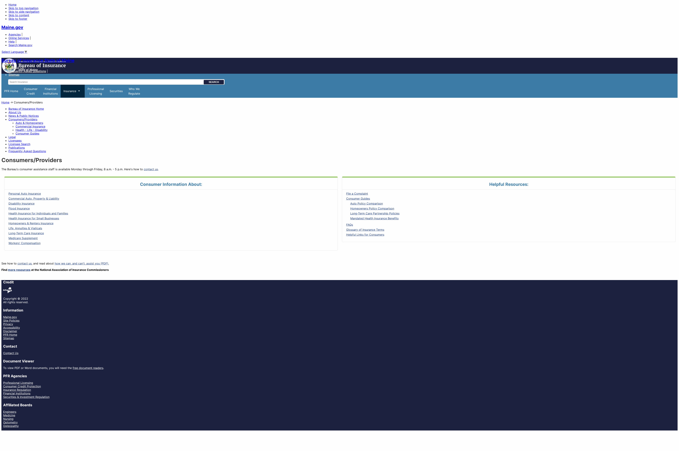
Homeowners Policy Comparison (372, 208)
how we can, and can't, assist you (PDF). (82, 263)
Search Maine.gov (20, 45)
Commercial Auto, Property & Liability (33, 198)
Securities (116, 91)
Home (12, 4)
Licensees (15, 140)
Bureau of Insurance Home (26, 108)
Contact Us (16, 67)
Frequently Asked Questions (27, 71)
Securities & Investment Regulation (26, 397)
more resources (19, 270)
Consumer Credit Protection (22, 386)
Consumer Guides (27, 133)
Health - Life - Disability (32, 130)
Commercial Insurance (30, 126)
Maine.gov (12, 27)
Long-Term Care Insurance (26, 233)
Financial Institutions (16, 393)
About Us (14, 112)
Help (11, 41)
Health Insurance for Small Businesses (33, 218)
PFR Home (11, 91)
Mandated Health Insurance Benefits (374, 218)
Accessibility (11, 327)
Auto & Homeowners (29, 123)
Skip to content (18, 15)
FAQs (349, 224)
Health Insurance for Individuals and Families (38, 213)
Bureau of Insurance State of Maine (37, 60)
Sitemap (8, 338)
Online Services (18, 38)
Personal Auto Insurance (24, 193)
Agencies (14, 34)
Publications (16, 147)
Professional (96, 91)
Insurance (68, 93)
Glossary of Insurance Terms (365, 229)
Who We (134, 91)
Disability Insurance (21, 203)
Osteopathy (11, 426)
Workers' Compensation (24, 243)
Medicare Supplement (23, 238)
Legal (12, 137)
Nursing (8, 419)
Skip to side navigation (23, 11)
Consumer (30, 91)
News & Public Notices (23, 116)
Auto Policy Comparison (366, 203)
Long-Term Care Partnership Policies (374, 213)
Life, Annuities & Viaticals (25, 228)
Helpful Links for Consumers (365, 234)
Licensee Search (19, 144)
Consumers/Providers (22, 119)
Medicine (9, 415)
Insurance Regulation (17, 390)
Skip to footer (17, 19)
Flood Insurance (19, 208)
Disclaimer (10, 331)
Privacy (8, 324)
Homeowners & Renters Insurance (30, 223)
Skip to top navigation (23, 8)
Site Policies (11, 320)
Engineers (9, 412)
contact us (151, 169)
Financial (50, 91)
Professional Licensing (18, 383)
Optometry (10, 422)
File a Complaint (357, 193)
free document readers (88, 368)
